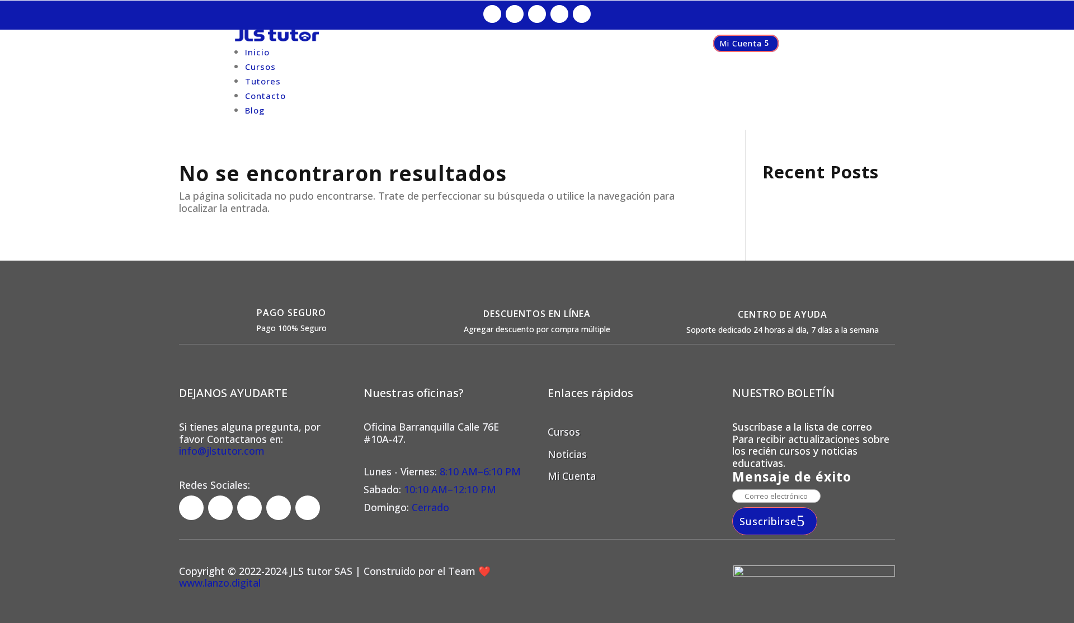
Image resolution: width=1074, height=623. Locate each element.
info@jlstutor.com (222, 450)
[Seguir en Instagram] (515, 14)
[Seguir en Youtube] (582, 14)
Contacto (265, 95)
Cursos (260, 66)
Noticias (567, 454)
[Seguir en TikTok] (537, 14)
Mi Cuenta (740, 43)
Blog (255, 110)
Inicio (257, 52)
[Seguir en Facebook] (492, 14)
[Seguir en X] (559, 14)
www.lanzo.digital (220, 582)
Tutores (263, 81)
